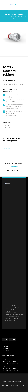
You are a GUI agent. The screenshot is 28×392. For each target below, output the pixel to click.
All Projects (14, 166)
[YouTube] (14, 339)
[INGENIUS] (14, 5)
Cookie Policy (14, 385)
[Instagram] (10, 339)
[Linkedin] (6, 339)
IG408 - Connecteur (13, 170)
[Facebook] (3, 339)
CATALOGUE (7, 148)
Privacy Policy (5, 385)
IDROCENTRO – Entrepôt (10, 361)
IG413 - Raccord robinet (15, 163)
